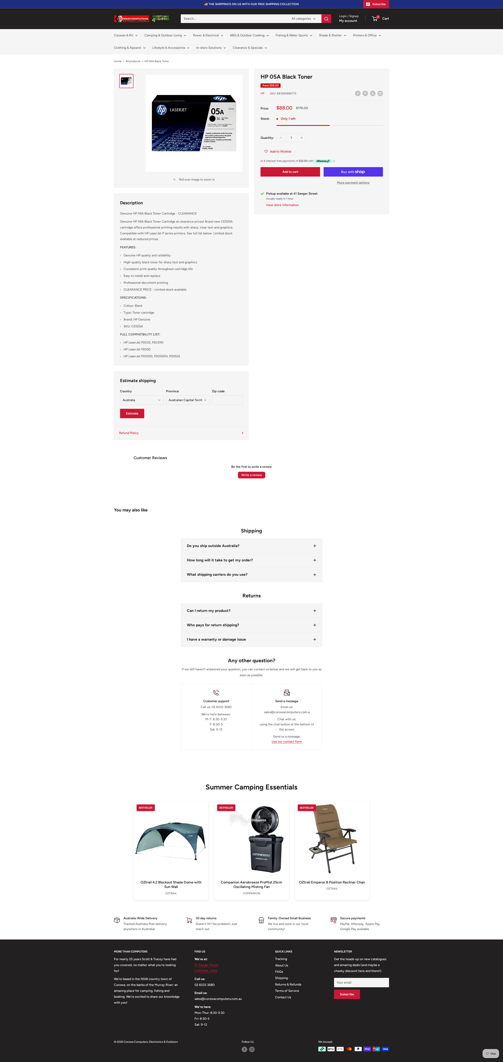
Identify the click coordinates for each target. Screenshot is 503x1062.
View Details (171, 845)
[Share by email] (380, 93)
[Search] (326, 18)
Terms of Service (287, 991)
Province (172, 391)
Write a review (251, 475)
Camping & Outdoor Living (163, 35)
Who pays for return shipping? (213, 625)
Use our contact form (287, 741)
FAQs (279, 972)
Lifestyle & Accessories (168, 48)
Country (126, 391)
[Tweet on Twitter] (372, 93)
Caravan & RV (123, 35)
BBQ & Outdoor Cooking (247, 35)
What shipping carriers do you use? (217, 574)
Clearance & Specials (248, 48)
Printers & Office (365, 35)
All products (133, 61)
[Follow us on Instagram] (252, 1049)
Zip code (218, 391)
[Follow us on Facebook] (244, 1049)
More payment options (353, 182)
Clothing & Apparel (127, 48)
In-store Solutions (208, 48)
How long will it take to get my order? (220, 560)
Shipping (281, 978)
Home (118, 61)
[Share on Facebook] (358, 93)
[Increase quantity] (301, 138)
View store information (282, 205)
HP (262, 93)
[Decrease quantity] (281, 138)
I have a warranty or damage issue (216, 639)
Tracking (281, 959)
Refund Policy (129, 433)
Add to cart (290, 172)
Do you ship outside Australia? (213, 545)
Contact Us (283, 997)
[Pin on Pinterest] (365, 93)
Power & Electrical (206, 35)
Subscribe (379, 4)
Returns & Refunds (288, 984)
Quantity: (267, 137)
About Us (281, 965)
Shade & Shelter (330, 35)
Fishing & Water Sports (292, 35)
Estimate (132, 413)
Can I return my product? (208, 610)
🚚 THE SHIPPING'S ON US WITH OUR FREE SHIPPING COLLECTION (251, 4)
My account (348, 21)
